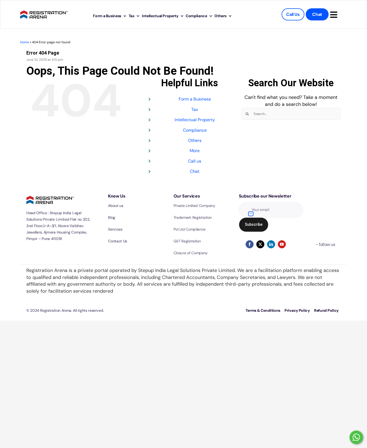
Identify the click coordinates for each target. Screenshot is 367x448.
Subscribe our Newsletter (265, 196)
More (195, 150)
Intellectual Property (195, 120)
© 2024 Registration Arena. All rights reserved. (65, 310)
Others (195, 140)
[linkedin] (271, 244)
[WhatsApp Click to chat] (356, 437)
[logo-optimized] (44, 9)
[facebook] (250, 244)
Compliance (195, 130)
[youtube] (282, 244)
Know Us (116, 196)
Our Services (187, 196)
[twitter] (260, 244)
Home (24, 42)
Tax (194, 109)
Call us (194, 161)
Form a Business (195, 99)
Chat (194, 171)
